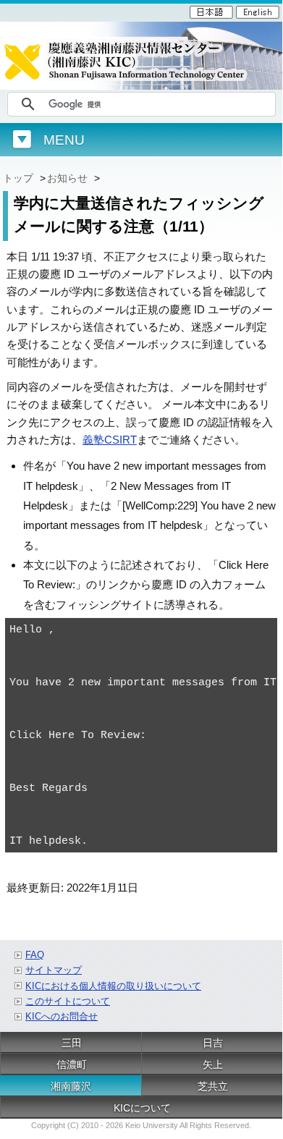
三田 (72, 1043)
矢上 (213, 1064)
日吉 (213, 1043)
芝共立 (213, 1086)
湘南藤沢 (71, 1086)
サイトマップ (53, 970)
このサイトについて (67, 1001)
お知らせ (67, 178)
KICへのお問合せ (61, 1016)
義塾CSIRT (110, 439)
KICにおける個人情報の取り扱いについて (113, 986)
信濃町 (71, 1064)
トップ (18, 178)
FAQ (34, 954)
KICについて (142, 1108)
